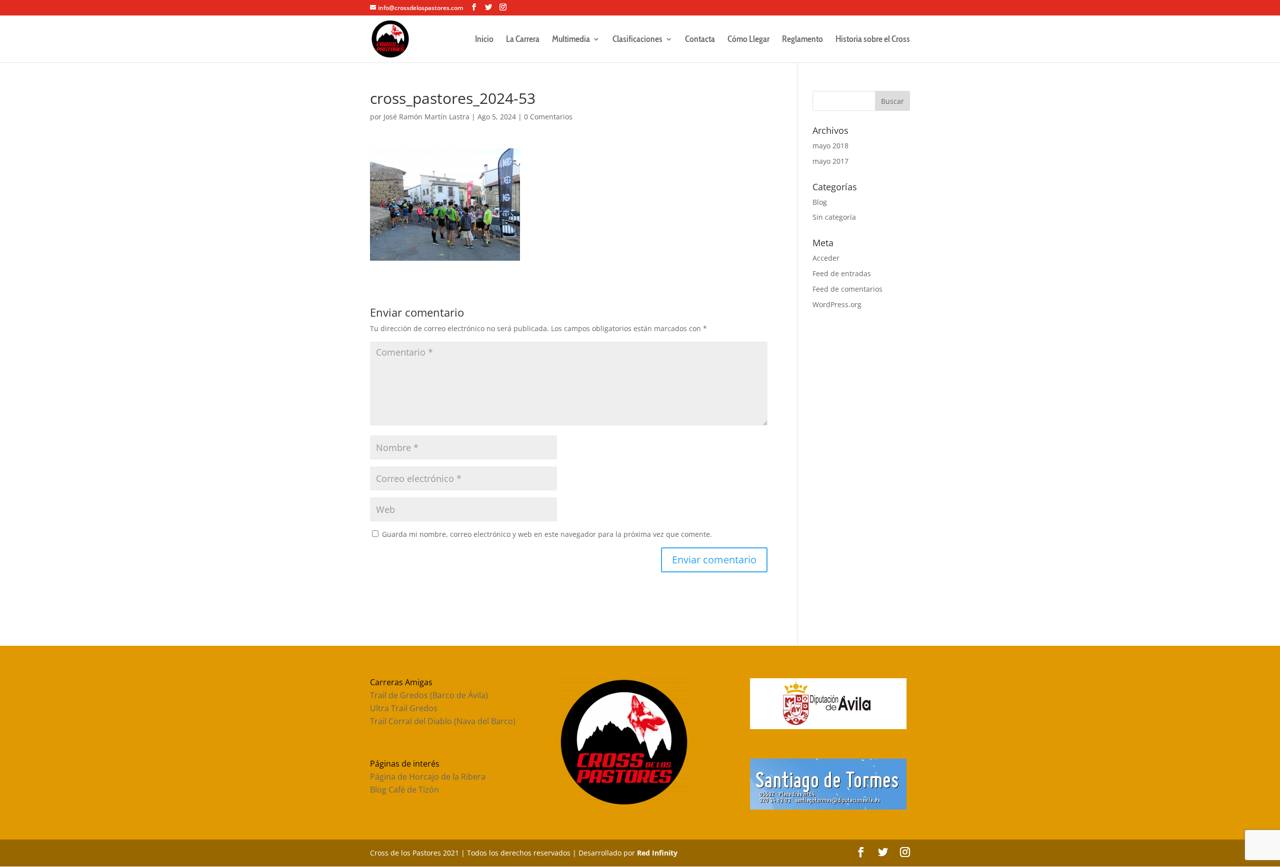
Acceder (826, 258)
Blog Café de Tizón (404, 789)
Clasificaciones (637, 39)
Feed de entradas (841, 273)
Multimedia (571, 39)
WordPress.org (837, 304)
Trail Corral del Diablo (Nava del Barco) (443, 721)
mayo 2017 (830, 161)
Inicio (484, 39)
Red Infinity (657, 853)
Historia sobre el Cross (873, 39)
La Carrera (523, 39)
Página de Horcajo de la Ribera (428, 776)
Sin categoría (834, 217)
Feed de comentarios (847, 289)
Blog (819, 202)
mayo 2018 (830, 145)
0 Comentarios (548, 116)
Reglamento (802, 39)
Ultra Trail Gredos (404, 708)
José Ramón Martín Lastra (427, 116)
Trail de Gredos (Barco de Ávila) (429, 695)
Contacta (700, 39)
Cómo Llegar (749, 39)
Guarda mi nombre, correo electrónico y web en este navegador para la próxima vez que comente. (547, 534)
